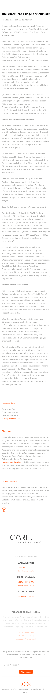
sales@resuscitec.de (26, 585)
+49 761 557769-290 (26, 636)
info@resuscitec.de (26, 571)
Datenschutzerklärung (39, 689)
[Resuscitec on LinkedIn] (23, 683)
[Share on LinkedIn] (4, 510)
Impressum (23, 689)
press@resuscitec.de (11, 418)
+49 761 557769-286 (26, 582)
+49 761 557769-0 (26, 567)
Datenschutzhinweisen (12, 462)
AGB (25, 692)
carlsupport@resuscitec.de (26, 639)
